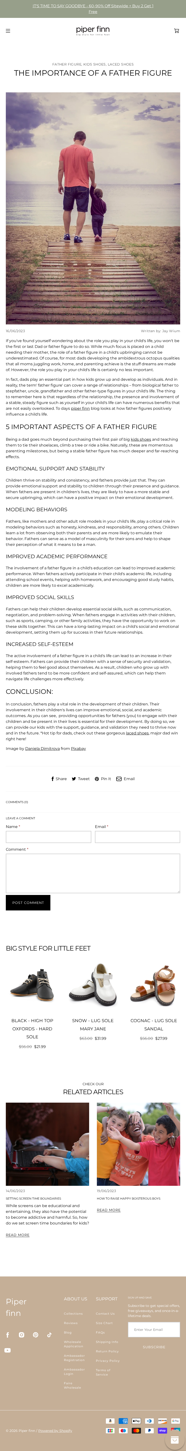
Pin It (106, 779)
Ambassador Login (74, 1372)
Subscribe (154, 1347)
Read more (18, 1235)
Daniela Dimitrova (42, 748)
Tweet (84, 779)
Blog (68, 1332)
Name (13, 826)
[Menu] (8, 31)
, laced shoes (120, 64)
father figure (66, 64)
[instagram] (21, 1334)
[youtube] (7, 1350)
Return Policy (107, 1351)
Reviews (71, 1323)
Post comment (28, 903)
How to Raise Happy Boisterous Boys (128, 1198)
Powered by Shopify (55, 1431)
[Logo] (93, 30)
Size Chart (104, 1323)
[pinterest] (35, 1334)
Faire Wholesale (72, 1385)
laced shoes (137, 733)
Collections (73, 1313)
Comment (17, 849)
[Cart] (176, 30)
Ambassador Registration (74, 1358)
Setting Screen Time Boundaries (33, 1198)
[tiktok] (49, 1334)
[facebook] (7, 1334)
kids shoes (141, 439)
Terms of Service (103, 1372)
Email (129, 779)
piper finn (80, 408)
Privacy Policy (108, 1361)
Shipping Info (107, 1342)
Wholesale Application (73, 1344)
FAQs (100, 1332)
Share (61, 779)
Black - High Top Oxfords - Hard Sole (32, 1029)
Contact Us (105, 1313)
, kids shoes (93, 64)
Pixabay (78, 748)
